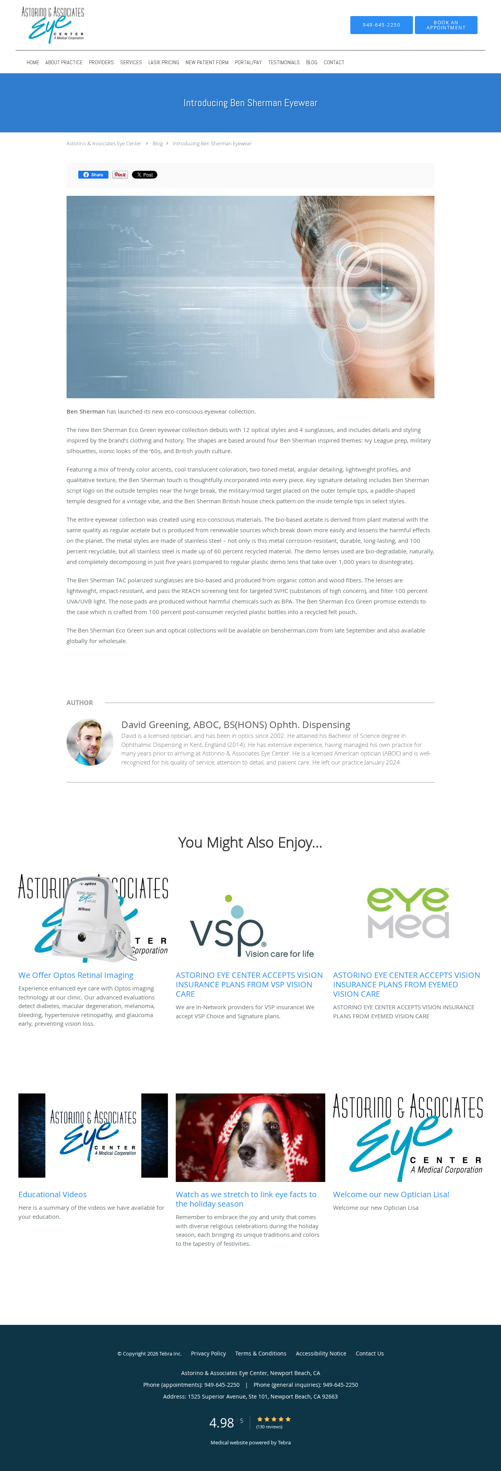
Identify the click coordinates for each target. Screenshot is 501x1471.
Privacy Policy (208, 1353)
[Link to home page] (96, 25)
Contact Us (370, 1353)
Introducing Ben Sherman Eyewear (212, 143)
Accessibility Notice (321, 1353)
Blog (158, 143)
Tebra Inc (169, 1353)
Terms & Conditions (261, 1353)
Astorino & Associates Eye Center (104, 143)
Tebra (284, 1442)
